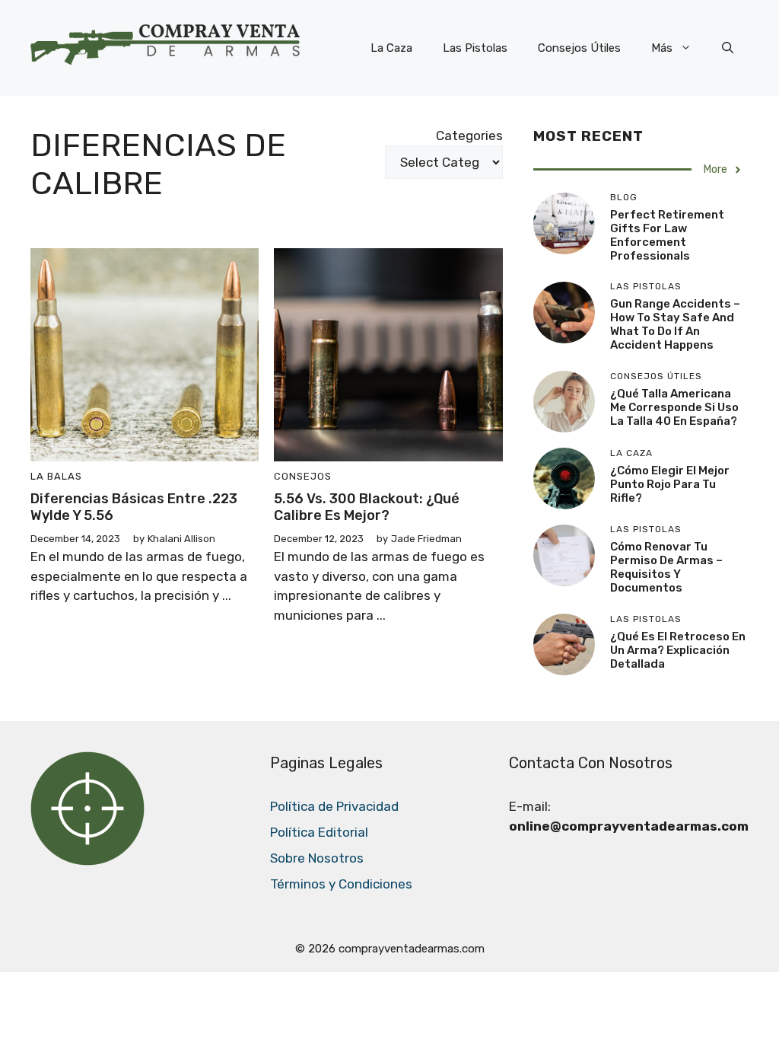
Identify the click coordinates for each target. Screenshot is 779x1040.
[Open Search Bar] (728, 48)
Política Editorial (319, 832)
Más (661, 48)
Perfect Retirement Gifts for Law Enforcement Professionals (667, 235)
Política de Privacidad (334, 806)
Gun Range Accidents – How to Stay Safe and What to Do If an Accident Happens (675, 324)
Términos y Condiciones (341, 884)
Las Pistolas (475, 48)
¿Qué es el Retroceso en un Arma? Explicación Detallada (678, 650)
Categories (469, 135)
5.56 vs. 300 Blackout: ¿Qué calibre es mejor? (366, 507)
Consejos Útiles (579, 48)
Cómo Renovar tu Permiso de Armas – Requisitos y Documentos (666, 567)
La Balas (56, 476)
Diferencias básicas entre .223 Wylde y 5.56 (133, 507)
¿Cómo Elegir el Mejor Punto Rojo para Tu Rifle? (670, 484)
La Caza (391, 48)
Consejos (303, 476)
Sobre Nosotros (317, 858)
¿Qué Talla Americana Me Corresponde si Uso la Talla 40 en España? (674, 407)
